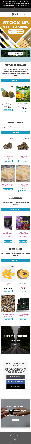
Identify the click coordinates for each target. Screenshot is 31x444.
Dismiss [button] (15, 7)
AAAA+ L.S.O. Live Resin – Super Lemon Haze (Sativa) (23, 185)
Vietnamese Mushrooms (8, 314)
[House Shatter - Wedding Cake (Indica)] (8, 274)
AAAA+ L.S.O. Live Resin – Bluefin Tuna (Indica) (8, 185)
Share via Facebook (17, 381)
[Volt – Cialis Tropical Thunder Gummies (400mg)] (23, 274)
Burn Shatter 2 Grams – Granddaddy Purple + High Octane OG (23, 235)
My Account (15, 434)
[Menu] (2, 14)
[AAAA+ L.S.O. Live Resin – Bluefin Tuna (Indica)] (8, 173)
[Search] (25, 14)
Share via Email (16, 377)
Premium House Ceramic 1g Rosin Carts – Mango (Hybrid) (23, 106)
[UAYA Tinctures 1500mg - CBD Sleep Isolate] (23, 303)
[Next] (30, 101)
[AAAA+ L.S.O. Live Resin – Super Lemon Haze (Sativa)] (23, 173)
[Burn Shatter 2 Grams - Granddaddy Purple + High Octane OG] (23, 223)
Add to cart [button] (23, 111)
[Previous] (1, 101)
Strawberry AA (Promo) (7, 104)
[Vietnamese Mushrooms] (8, 303)
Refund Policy (19, 435)
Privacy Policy (22, 434)
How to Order (5, 434)
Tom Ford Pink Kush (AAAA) (23, 157)
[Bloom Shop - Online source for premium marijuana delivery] (15, 14)
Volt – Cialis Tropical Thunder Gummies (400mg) (23, 286)
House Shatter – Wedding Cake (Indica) (8, 285)
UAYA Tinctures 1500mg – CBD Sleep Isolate (23, 315)
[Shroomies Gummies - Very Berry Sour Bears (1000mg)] (8, 223)
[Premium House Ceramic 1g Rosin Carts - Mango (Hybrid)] (23, 94)
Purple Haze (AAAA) (8, 156)
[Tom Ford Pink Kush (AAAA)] (23, 145)
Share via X (16, 386)
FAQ (10, 10)
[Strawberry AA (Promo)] (8, 94)
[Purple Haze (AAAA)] (8, 145)
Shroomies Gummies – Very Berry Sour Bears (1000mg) (8, 235)
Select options (7, 109)
